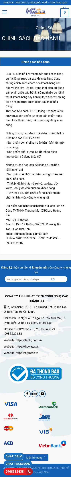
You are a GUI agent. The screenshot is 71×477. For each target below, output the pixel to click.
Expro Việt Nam (40, 472)
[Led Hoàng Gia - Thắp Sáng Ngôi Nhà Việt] (36, 11)
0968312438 (14, 471)
